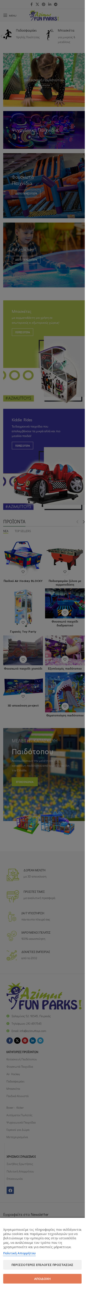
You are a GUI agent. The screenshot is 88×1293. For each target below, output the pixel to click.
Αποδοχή (42, 1278)
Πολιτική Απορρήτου (19, 1253)
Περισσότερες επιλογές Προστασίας (42, 1264)
